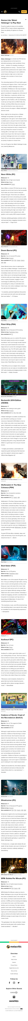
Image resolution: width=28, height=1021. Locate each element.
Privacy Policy (14, 965)
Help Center (14, 959)
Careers (14, 962)
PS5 (15, 260)
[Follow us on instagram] (14, 983)
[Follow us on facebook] (9, 983)
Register (24, 11)
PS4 (12, 260)
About (14, 956)
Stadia (18, 260)
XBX (5, 262)
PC (12, 334)
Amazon (11, 258)
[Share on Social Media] (25, 19)
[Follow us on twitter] (18, 983)
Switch (13, 184)
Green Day (4, 599)
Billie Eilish (12, 599)
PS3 (15, 413)
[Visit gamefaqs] (14, 1001)
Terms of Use (14, 971)
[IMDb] (21, 1009)
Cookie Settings (14, 973)
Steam (11, 182)
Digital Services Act (14, 968)
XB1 (2, 262)
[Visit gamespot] (14, 993)
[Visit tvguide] (14, 998)
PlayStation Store (13, 332)
